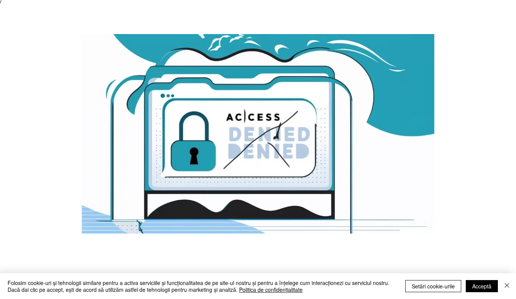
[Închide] (506, 286)
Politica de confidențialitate (271, 289)
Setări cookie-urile (433, 286)
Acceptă (481, 286)
